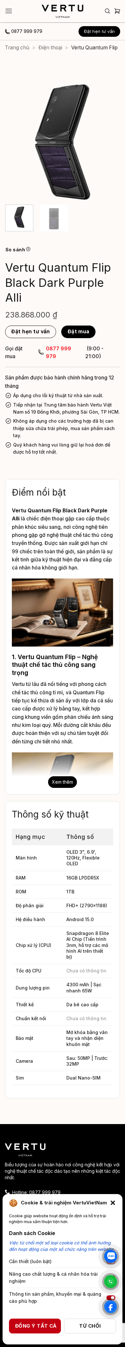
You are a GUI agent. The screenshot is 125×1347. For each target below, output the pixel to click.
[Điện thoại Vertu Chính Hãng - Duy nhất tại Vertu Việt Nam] (62, 11)
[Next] (109, 142)
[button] (113, 1203)
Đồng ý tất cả (36, 1326)
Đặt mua (78, 331)
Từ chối (90, 1326)
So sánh (15, 249)
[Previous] (15, 142)
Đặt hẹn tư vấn (30, 331)
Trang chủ (17, 48)
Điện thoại (50, 48)
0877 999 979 (26, 31)
